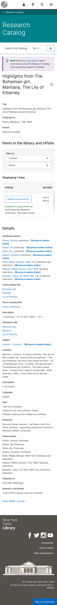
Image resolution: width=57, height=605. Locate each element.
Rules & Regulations (44, 553)
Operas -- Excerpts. (12, 344)
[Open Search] (42, 4)
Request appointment (18, 199)
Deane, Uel (7, 247)
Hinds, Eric (7, 251)
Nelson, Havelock (11, 255)
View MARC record (13, 501)
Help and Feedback (45, 601)
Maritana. (7, 293)
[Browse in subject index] (37, 344)
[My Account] (23, 4)
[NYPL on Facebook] (30, 535)
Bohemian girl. (9, 289)
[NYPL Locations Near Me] (33, 4)
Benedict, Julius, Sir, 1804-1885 (18, 276)
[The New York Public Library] (4, 5)
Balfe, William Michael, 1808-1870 (19, 262)
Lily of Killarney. (10, 296)
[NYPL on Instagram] (44, 535)
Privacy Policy (47, 548)
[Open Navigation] (51, 4)
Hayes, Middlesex (11, 306)
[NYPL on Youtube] (51, 535)
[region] (28, 199)
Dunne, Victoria (9, 240)
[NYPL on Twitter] (37, 535)
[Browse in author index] (39, 247)
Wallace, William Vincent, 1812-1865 (20, 269)
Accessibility (47, 542)
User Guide (31, 60)
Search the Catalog (16, 48)
